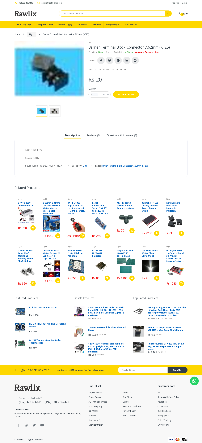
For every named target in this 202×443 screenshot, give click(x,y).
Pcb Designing (95, 406)
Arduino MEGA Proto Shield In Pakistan (75, 253)
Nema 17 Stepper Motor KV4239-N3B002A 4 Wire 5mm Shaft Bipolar (165, 328)
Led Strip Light (25, 24)
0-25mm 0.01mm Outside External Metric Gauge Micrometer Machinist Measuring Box (51, 208)
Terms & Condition (132, 406)
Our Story (127, 397)
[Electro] (25, 13)
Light (31, 34)
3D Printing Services (97, 401)
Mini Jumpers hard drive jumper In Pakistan (173, 207)
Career (126, 401)
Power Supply (65, 24)
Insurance (162, 401)
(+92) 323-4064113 (25, 2)
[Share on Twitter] (109, 60)
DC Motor (82, 24)
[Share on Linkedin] (126, 60)
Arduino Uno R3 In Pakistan (43, 307)
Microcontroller (95, 424)
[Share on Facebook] (101, 60)
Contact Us (162, 406)
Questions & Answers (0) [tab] (122, 135)
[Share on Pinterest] (118, 60)
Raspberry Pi (112, 24)
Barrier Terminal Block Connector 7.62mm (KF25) (124, 165)
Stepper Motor (45, 24)
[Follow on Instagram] (135, 60)
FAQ (159, 392)
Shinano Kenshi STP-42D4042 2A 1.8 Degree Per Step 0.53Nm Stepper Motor (165, 346)
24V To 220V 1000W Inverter (26, 204)
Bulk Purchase (164, 410)
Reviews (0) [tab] (93, 135)
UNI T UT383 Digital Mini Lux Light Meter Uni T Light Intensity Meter (76, 208)
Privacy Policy (129, 410)
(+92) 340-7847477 (57, 402)
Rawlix (20, 439)
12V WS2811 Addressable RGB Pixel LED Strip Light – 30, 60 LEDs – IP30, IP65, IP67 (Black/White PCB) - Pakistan (106, 347)
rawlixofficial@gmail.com (51, 2)
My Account (163, 424)
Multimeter (131, 24)
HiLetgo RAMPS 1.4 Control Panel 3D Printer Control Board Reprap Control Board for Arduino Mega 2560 (175, 256)
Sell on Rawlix (129, 415)
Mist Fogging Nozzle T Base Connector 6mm (125, 206)
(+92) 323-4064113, (32, 402)
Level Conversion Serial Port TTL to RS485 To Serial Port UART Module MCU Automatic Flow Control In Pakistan (100, 208)
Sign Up (177, 370)
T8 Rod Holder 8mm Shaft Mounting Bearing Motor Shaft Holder (25, 256)
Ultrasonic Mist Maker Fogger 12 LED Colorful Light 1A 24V (51, 254)
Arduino (97, 24)
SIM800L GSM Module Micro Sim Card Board (107, 328)
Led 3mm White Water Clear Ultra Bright (150, 253)
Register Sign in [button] (179, 2)
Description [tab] (72, 135)
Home (17, 34)
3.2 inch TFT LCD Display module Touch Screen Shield (150, 207)
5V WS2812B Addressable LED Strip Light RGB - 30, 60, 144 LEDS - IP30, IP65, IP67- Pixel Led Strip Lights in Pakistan (106, 311)
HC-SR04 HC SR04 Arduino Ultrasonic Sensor (47, 325)
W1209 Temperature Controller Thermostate (45, 341)
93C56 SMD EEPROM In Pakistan (97, 253)
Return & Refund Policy (168, 397)
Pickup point (163, 415)
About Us (127, 392)
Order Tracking (164, 420)
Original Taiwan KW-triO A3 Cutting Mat (125, 253)
